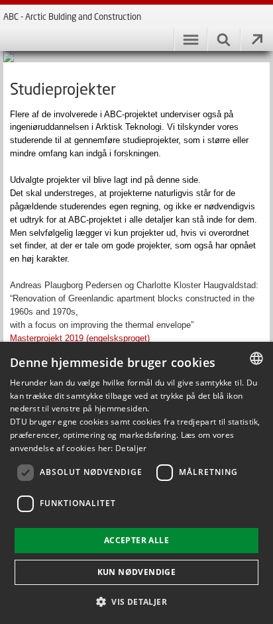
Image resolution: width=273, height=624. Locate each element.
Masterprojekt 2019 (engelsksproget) (80, 338)
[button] (136, 601)
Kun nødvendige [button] (136, 572)
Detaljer (130, 448)
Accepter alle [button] (136, 540)
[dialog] (136, 483)
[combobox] (256, 358)
